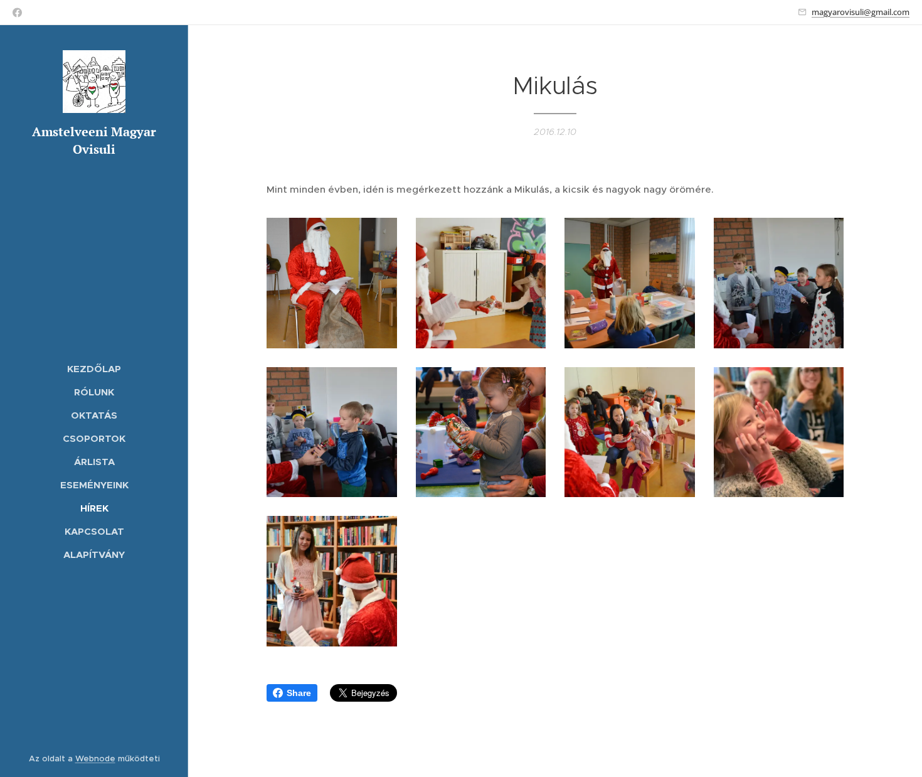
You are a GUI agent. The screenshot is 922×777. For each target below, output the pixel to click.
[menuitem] (94, 369)
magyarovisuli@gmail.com (860, 12)
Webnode (95, 758)
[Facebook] (17, 12)
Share (299, 693)
